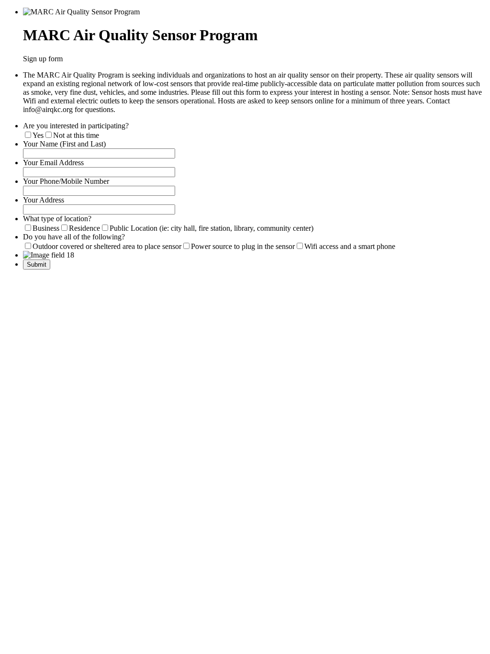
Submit (36, 264)
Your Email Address (53, 162)
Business (46, 228)
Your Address (43, 200)
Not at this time (76, 135)
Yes (38, 135)
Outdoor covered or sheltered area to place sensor (107, 246)
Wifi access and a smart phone (349, 246)
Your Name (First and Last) (64, 144)
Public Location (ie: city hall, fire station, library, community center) (211, 228)
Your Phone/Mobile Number (66, 181)
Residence (84, 228)
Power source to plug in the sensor (243, 246)
